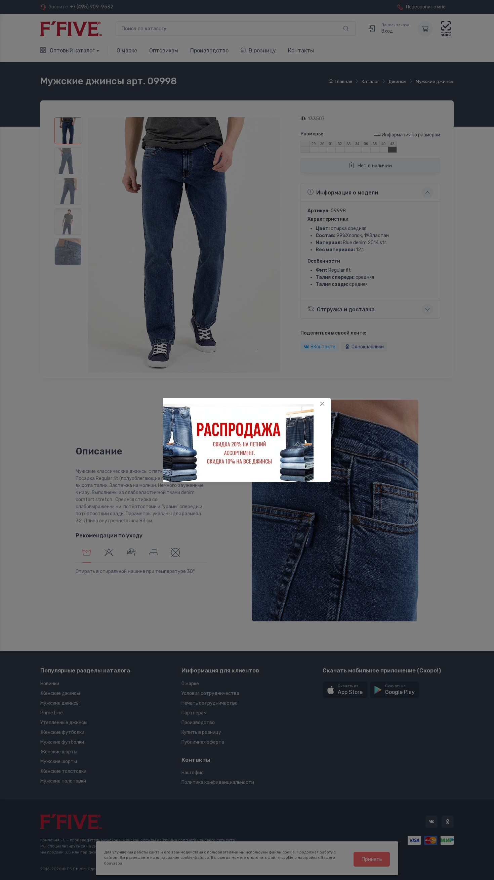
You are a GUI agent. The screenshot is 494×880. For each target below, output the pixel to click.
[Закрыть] (322, 403)
